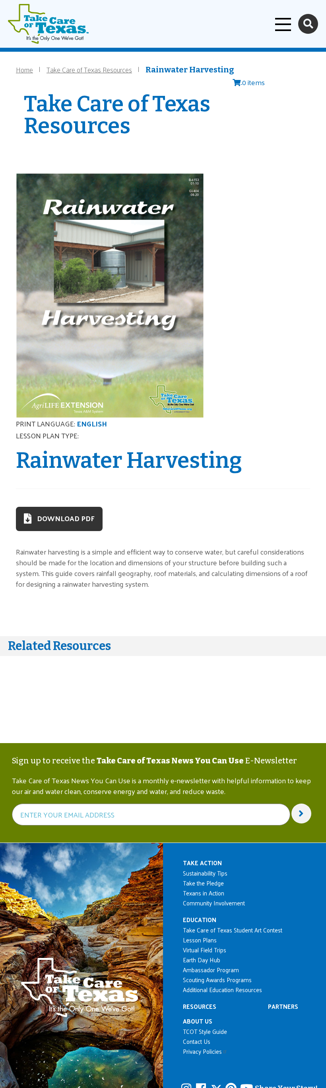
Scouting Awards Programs (217, 980)
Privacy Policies (202, 1051)
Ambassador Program (211, 970)
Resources (199, 1006)
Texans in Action (203, 893)
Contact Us (196, 1041)
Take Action (202, 862)
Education (199, 919)
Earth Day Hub (201, 960)
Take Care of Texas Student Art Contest (232, 930)
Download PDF (66, 518)
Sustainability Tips (205, 873)
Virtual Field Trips (204, 950)
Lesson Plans (200, 940)
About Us (197, 1021)
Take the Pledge (203, 883)
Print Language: (45, 423)
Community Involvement (214, 903)
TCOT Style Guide (205, 1031)
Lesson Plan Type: (47, 435)
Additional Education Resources (222, 990)
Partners (283, 1006)
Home (24, 69)
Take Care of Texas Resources (89, 69)
